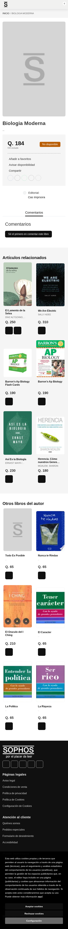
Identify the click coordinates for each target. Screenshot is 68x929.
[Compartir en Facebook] (10, 178)
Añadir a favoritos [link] (20, 159)
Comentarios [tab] (34, 212)
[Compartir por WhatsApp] (24, 178)
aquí (40, 896)
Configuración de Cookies (17, 806)
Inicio (6, 13)
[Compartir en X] (17, 178)
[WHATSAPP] (31, 764)
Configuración (34, 920)
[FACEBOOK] (6, 764)
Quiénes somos (11, 823)
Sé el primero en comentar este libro (28, 234)
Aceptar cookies (34, 906)
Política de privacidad (15, 793)
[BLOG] (39, 764)
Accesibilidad (10, 842)
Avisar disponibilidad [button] (22, 164)
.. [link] (3, 130)
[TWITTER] (14, 764)
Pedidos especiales (14, 829)
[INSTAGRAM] (22, 764)
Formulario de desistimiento (18, 836)
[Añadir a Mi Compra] (9, 330)
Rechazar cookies (34, 913)
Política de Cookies (13, 799)
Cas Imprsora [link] (36, 197)
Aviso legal (9, 780)
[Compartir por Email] (31, 178)
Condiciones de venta (15, 787)
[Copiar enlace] (38, 178)
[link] (17, 330)
